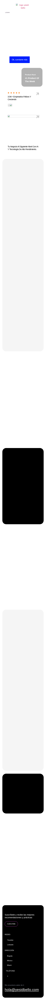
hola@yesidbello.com (22, 990)
